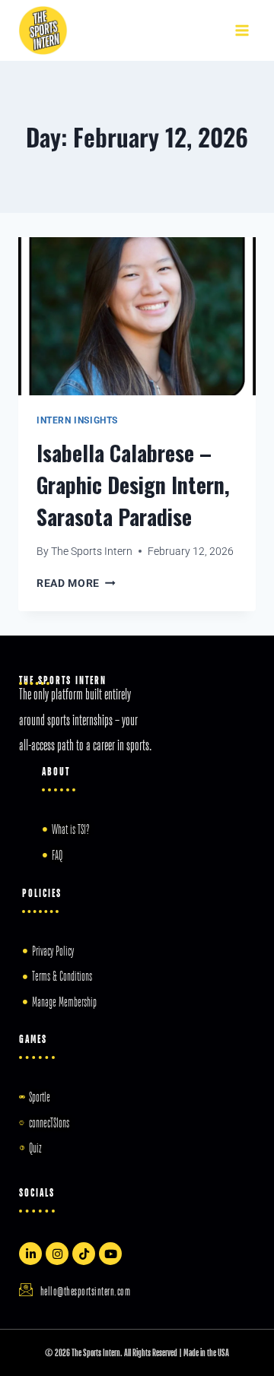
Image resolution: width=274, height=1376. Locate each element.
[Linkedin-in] (30, 1253)
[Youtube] (110, 1253)
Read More (76, 583)
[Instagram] (57, 1253)
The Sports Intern (91, 551)
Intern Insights (77, 420)
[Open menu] (242, 30)
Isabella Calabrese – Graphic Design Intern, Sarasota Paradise (133, 484)
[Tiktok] (83, 1253)
